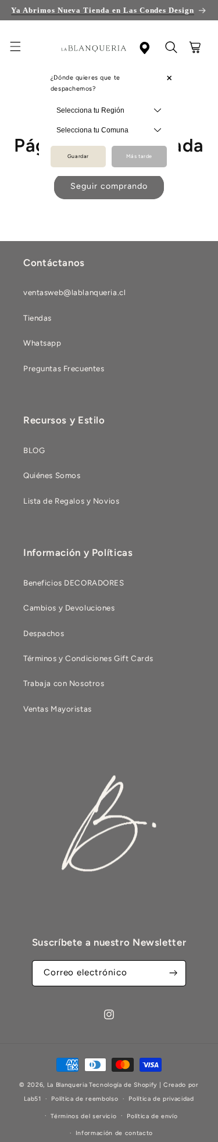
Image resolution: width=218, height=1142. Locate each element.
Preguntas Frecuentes (63, 368)
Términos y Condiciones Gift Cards (88, 658)
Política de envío (152, 1116)
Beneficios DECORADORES (73, 582)
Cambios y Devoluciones (69, 607)
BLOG (34, 450)
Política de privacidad (161, 1099)
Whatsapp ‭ (43, 342)
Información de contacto (114, 1133)
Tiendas (37, 317)
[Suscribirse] (173, 973)
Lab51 (32, 1099)
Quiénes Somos (51, 475)
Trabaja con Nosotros (63, 683)
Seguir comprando (108, 186)
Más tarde (139, 156)
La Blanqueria (67, 1085)
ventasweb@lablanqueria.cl (74, 292)
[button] (22, 48)
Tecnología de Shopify (123, 1085)
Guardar (78, 156)
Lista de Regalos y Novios (71, 500)
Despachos (43, 633)
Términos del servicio (83, 1116)
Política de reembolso (84, 1099)
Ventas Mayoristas (57, 708)
